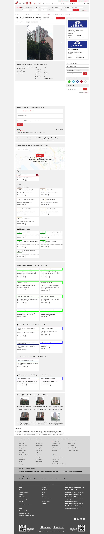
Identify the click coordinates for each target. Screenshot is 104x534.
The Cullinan (55, 461)
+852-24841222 (80, 37)
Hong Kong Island (57, 441)
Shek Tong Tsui (39, 459)
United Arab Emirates (47, 499)
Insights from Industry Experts (26, 515)
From (52, 7)
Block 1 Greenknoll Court (55, 422)
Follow (60, 18)
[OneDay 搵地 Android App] (58, 527)
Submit (20, 125)
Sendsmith (86, 92)
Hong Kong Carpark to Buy (71, 508)
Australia (44, 487)
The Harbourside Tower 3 (58, 457)
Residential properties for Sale (24, 140)
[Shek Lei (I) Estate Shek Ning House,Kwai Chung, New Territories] (40, 401)
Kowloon (54, 455)
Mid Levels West (23, 441)
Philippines (37, 478)
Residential (37, 3)
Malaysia (58, 478)
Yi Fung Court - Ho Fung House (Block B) (26, 422)
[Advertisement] (40, 93)
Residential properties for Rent (47, 140)
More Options (83, 10)
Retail (73, 3)
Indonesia (65, 478)
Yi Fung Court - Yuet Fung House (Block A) (42, 422)
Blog (20, 508)
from (30, 10)
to (39, 10)
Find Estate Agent (23, 499)
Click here (40, 155)
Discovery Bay (22, 450)
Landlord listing (29, 7)
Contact (21, 494)
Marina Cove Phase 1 (73, 448)
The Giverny (71, 445)
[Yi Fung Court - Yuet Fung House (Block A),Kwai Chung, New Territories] (40, 416)
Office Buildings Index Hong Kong (49, 471)
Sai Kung (21, 452)
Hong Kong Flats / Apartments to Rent (74, 487)
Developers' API (23, 511)
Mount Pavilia (71, 443)
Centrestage (55, 450)
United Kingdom (46, 501)
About (20, 487)
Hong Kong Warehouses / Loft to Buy (74, 503)
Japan (43, 494)
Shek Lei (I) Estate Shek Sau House (25, 406)
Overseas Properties (63, 1)
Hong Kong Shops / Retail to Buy (73, 506)
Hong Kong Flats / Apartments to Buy (74, 499)
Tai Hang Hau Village (73, 450)
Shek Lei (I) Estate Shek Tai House (56, 406)
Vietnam (29, 478)
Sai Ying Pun (22, 457)
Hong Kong (22, 478)
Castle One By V (56, 443)
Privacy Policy (63, 531)
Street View (34, 22)
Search (76, 10)
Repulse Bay (39, 441)
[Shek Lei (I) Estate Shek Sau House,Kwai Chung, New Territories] (24, 401)
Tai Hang (38, 457)
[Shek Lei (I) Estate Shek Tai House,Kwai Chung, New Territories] (55, 401)
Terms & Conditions (57, 531)
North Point (38, 455)
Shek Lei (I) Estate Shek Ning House (41, 406)
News (20, 490)
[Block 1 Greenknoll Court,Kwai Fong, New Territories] (55, 416)
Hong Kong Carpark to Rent (72, 496)
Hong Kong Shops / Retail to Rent (73, 494)
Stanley (21, 464)
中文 (88, 3)
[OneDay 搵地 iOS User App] (45, 527)
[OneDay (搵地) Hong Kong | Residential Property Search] (23, 2)
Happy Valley (22, 448)
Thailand (44, 478)
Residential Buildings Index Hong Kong (29, 471)
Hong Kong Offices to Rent (71, 490)
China (43, 492)
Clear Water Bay (23, 445)
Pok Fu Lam (22, 459)
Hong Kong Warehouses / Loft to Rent (74, 492)
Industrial (56, 3)
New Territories (72, 441)
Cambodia (44, 490)
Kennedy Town (39, 448)
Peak (37, 452)
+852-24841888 (80, 57)
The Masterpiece (56, 459)
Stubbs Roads (39, 461)
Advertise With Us (23, 492)
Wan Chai (21, 443)
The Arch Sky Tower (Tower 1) (59, 464)
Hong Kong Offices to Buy (71, 501)
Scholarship (22, 496)
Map (28, 22)
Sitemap (21, 501)
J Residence (55, 445)
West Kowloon (39, 445)
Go (85, 73)
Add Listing (73, 1)
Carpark (65, 3)
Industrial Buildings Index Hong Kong (72, 471)
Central (37, 464)
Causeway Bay (39, 443)
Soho (20, 461)
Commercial (47, 3)
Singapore (51, 478)
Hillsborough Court (56, 448)
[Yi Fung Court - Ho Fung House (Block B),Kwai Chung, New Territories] (24, 416)
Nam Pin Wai (39, 450)
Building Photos (20, 22)
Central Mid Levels (23, 455)
